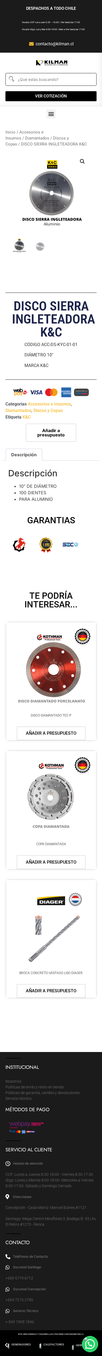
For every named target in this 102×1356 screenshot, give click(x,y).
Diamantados (37, 138)
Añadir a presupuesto (51, 433)
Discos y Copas (48, 410)
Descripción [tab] (24, 454)
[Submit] (11, 79)
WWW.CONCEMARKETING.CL (71, 1334)
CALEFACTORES (54, 1344)
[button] (51, 113)
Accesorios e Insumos (49, 404)
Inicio (10, 132)
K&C (27, 417)
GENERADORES (21, 1344)
